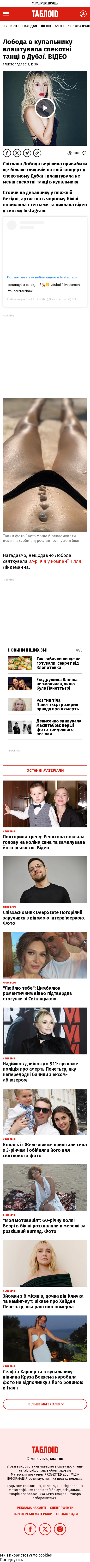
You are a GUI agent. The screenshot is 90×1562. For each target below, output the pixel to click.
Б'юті (59, 26)
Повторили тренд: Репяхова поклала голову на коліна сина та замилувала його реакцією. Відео (44, 842)
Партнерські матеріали (32, 1514)
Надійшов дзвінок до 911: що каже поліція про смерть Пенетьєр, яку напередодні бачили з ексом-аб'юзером (40, 1072)
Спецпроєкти (61, 1508)
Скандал (29, 26)
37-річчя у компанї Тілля (54, 561)
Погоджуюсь (11, 1559)
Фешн (46, 26)
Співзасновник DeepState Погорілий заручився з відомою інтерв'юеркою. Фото (44, 918)
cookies (45, 1555)
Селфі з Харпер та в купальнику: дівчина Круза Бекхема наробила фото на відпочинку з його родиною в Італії (43, 1380)
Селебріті (10, 26)
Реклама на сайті (31, 1508)
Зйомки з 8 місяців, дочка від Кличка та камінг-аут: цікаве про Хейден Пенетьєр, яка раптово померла (43, 1301)
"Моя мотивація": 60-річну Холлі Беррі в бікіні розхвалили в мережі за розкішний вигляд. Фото (44, 1226)
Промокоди (67, 1514)
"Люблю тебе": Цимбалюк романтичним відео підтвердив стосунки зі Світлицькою (37, 993)
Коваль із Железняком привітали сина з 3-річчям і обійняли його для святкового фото (45, 1150)
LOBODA (38, 299)
